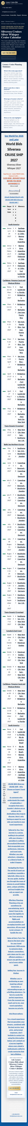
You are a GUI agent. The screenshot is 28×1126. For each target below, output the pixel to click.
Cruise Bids (13, 15)
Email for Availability (8, 57)
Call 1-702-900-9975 (8, 53)
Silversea (24, 15)
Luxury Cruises (5, 15)
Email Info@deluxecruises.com (16, 1093)
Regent (19, 15)
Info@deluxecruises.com (9, 12)
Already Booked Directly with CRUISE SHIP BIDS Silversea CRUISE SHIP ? (14, 199)
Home (2, 21)
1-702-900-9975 (7, 7)
